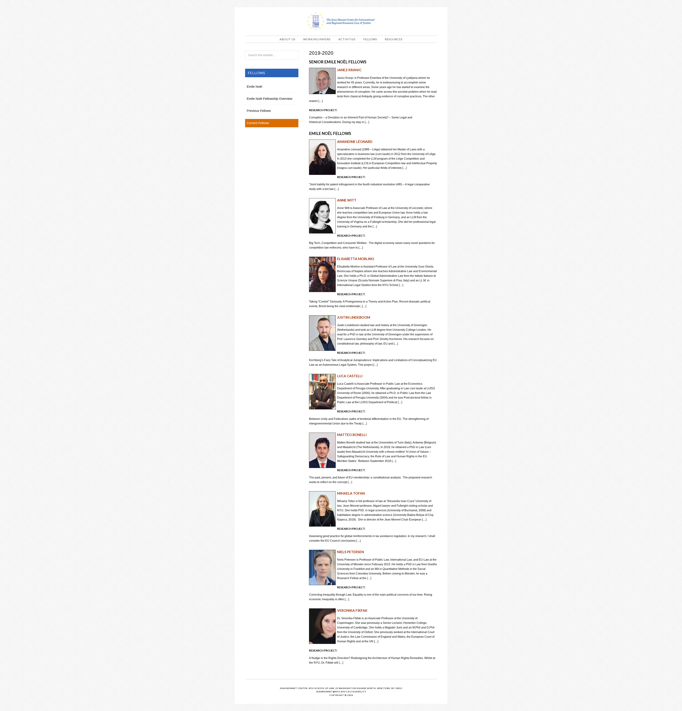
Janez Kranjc (349, 70)
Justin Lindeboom (353, 317)
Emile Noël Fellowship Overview (269, 98)
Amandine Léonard (354, 142)
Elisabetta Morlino (355, 259)
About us (287, 39)
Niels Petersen (350, 552)
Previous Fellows (259, 111)
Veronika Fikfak (352, 610)
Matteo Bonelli (352, 435)
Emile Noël (254, 86)
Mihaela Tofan (351, 493)
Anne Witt (346, 200)
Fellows (370, 39)
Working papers (317, 39)
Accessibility (357, 691)
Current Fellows (258, 123)
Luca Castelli (349, 376)
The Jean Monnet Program (341, 21)
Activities (347, 39)
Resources (393, 39)
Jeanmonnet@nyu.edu (331, 691)
